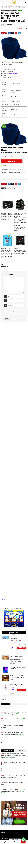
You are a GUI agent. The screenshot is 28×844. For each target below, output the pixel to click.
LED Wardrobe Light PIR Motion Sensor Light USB (17, 676)
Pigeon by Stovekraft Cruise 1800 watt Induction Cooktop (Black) (20, 251)
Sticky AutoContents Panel (13, 719)
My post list (5, 838)
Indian (15, 10)
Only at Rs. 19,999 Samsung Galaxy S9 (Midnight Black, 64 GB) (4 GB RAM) (13, 790)
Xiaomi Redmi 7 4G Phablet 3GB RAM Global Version (18, 668)
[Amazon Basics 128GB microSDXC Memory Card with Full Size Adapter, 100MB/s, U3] (7, 200)
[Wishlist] (5, 842)
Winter (15, 73)
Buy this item (21, 647)
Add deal (4, 836)
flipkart (14, 188)
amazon (12, 693)
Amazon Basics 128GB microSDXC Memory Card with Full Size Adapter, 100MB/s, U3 (7, 216)
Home (3, 6)
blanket (9, 188)
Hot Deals (4, 600)
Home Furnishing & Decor (13, 6)
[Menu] (2, 2)
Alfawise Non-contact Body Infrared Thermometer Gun (16, 638)
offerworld (8, 24)
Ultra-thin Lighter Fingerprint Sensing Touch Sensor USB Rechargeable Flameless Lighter (13, 755)
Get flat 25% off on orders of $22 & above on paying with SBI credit (12, 733)
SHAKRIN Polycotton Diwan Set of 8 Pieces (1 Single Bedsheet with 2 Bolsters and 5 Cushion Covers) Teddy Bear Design (17, 658)
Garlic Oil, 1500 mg (10, 707)
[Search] (25, 2)
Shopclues (12, 663)
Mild (11, 73)
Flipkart (19, 10)
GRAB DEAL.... (12, 161)
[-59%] (14, 124)
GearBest (12, 651)
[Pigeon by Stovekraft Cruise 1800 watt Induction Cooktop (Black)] (20, 235)
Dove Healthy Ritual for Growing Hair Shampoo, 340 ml (16, 686)
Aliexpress (12, 679)
